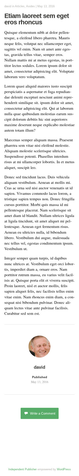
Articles (20, 6)
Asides (30, 6)
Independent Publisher (22, 469)
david (7, 6)
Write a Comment (42, 413)
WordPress (64, 469)
